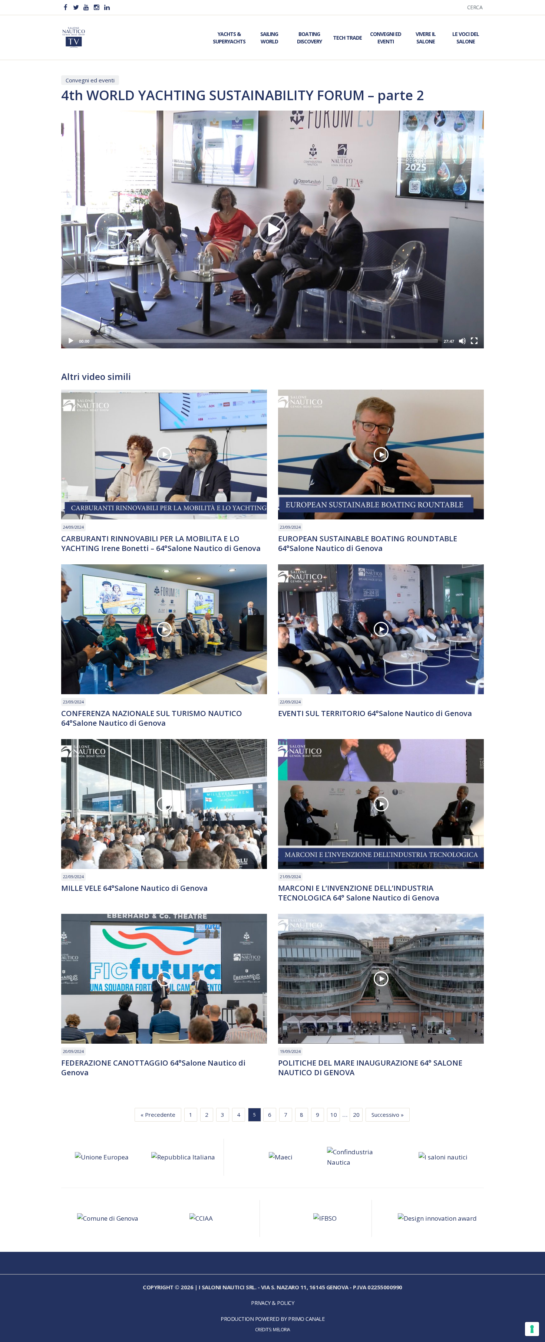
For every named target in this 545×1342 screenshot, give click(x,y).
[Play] (71, 341)
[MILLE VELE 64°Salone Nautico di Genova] (164, 804)
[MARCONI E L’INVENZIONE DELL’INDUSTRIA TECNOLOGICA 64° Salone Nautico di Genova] (381, 804)
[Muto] (462, 341)
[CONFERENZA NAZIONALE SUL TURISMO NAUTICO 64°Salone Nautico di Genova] (164, 629)
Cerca (475, 7)
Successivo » (387, 1114)
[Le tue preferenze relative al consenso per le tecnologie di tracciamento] (532, 1329)
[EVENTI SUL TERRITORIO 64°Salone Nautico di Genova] (381, 629)
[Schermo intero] (474, 341)
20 (356, 1114)
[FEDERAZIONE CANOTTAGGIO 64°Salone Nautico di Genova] (164, 979)
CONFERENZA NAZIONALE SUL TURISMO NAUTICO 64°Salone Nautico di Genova (151, 718)
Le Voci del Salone (465, 37)
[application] (272, 229)
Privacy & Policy (272, 1302)
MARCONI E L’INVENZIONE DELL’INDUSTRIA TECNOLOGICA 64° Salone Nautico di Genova (358, 893)
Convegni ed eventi (90, 80)
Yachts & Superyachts (229, 37)
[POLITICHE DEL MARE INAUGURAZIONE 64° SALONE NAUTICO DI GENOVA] (381, 979)
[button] (272, 230)
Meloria (281, 1329)
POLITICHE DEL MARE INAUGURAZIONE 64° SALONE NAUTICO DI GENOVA (370, 1067)
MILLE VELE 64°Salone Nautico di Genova (134, 888)
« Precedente (158, 1114)
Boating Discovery (309, 37)
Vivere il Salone (426, 37)
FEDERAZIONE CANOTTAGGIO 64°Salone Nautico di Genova (153, 1067)
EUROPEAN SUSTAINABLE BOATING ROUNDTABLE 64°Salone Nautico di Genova (367, 543)
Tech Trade (347, 37)
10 (333, 1114)
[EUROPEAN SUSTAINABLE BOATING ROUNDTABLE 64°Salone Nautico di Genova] (381, 454)
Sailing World (269, 37)
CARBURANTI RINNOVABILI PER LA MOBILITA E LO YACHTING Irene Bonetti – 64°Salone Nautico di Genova (161, 543)
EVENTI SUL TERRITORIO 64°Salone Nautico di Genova (375, 713)
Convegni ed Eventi (385, 37)
